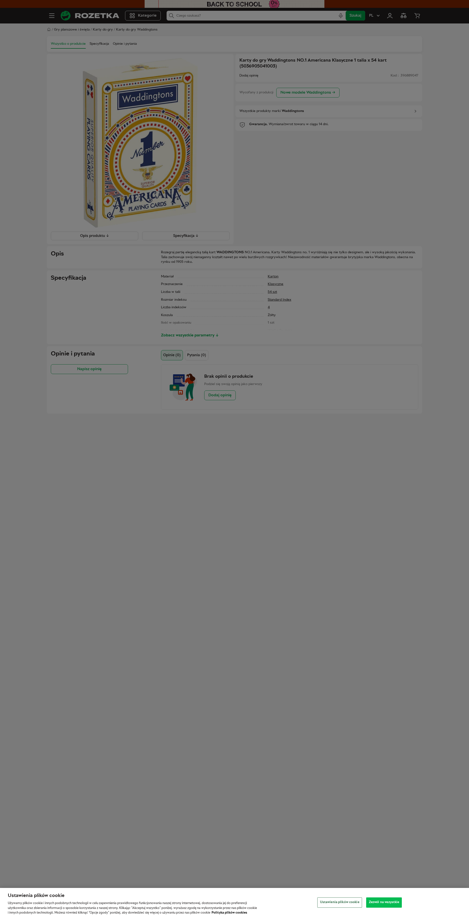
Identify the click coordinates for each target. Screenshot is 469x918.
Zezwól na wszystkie (384, 902)
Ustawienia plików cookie (339, 902)
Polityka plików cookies (229, 912)
